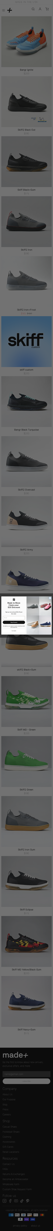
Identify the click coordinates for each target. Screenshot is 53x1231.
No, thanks (14, 630)
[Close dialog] (50, 598)
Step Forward (14, 622)
